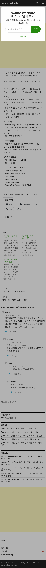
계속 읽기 (23, 36)
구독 (36, 29)
